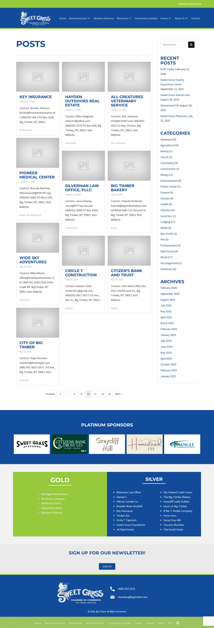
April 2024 (166, 358)
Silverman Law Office (128, 492)
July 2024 (165, 341)
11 (95, 394)
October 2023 (168, 364)
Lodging (165, 222)
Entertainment (169, 181)
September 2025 (170, 293)
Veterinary (121, 143)
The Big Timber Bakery (176, 497)
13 (109, 394)
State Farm (169, 515)
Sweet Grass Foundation (130, 525)
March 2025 (167, 323)
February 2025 (168, 329)
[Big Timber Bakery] (129, 192)
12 (102, 394)
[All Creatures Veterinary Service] (129, 105)
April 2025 (166, 317)
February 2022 (168, 370)
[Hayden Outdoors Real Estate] (83, 105)
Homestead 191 (169, 105)
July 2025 (165, 305)
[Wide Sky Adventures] (37, 264)
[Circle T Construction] (83, 274)
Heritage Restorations (54, 494)
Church (164, 157)
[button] (107, 566)
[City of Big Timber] (37, 346)
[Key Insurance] (37, 98)
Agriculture (166, 145)
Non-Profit (166, 233)
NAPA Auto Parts (51, 503)
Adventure (24, 299)
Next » (118, 394)
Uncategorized (34, 215)
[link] (63, 18)
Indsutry (69, 308)
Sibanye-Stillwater (51, 512)
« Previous (50, 394)
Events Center (168, 186)
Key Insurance (124, 511)
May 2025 (166, 311)
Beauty (164, 151)
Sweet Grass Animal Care (175, 95)
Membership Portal (190, 4)
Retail (163, 257)
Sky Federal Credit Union (177, 492)
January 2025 (168, 335)
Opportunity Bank (51, 508)
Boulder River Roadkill (129, 506)
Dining (114, 227)
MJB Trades (167, 69)
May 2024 (166, 352)
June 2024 (166, 346)
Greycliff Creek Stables (176, 501)
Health (22, 215)
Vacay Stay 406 (172, 520)
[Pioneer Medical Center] (37, 179)
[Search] (191, 45)
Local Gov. (24, 380)
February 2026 (168, 288)
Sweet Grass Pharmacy (173, 116)
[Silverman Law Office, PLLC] (83, 192)
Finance (114, 308)
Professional (25, 130)
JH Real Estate (125, 529)
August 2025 (167, 299)
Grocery (165, 198)
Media (164, 228)
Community (167, 163)
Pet (112, 143)
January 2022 (168, 376)
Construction (168, 169)
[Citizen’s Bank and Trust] (129, 274)
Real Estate (70, 143)
